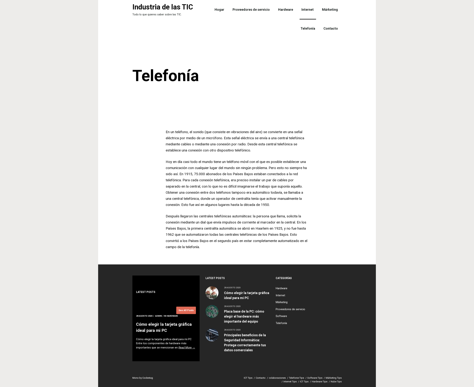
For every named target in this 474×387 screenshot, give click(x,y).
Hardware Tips (319, 381)
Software (281, 316)
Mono (135, 377)
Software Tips (314, 377)
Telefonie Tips (296, 377)
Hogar (219, 9)
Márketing (330, 9)
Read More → (186, 347)
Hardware (285, 9)
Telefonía (308, 28)
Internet (307, 9)
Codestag (147, 377)
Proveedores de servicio (251, 9)
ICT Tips (248, 377)
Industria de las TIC (162, 7)
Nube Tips (336, 381)
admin (158, 316)
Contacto (330, 28)
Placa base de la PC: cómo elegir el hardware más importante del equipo (244, 316)
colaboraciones (277, 377)
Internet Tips (290, 381)
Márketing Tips (334, 377)
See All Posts (186, 310)
